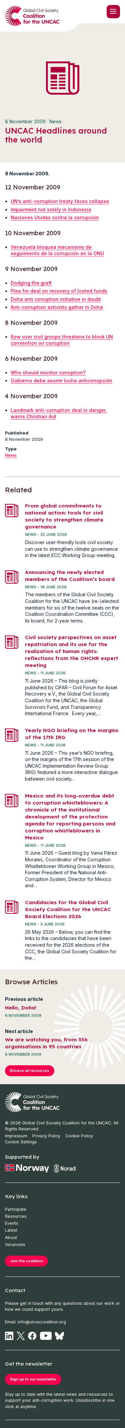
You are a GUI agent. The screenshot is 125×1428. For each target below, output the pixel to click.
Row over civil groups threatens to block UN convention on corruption (62, 340)
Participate (15, 1209)
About (11, 1237)
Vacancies (15, 1244)
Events (11, 1223)
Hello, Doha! (20, 1007)
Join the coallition (26, 1261)
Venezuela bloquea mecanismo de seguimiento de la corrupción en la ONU (57, 250)
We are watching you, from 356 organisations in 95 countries (46, 1043)
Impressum (16, 1135)
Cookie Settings (21, 1141)
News (11, 455)
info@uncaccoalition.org (42, 1321)
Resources (16, 1216)
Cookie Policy (79, 1135)
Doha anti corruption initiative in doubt (56, 299)
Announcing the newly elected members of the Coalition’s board (70, 575)
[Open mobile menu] (113, 11)
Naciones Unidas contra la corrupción (55, 217)
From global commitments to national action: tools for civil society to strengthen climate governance (64, 516)
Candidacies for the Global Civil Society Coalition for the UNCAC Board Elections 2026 (68, 909)
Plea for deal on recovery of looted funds (59, 291)
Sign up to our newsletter (33, 1379)
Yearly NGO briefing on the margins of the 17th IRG (71, 733)
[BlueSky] (59, 1336)
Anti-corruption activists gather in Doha (57, 307)
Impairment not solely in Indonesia (51, 209)
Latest (11, 1230)
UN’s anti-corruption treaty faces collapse (60, 201)
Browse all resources (29, 1070)
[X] (21, 1336)
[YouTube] (46, 1336)
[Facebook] (32, 1336)
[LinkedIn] (9, 1336)
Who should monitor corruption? (48, 372)
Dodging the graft (31, 283)
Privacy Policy (46, 1135)
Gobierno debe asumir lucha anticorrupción (61, 380)
